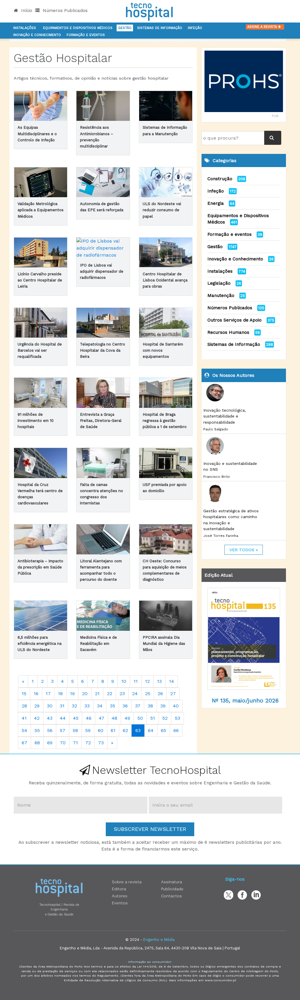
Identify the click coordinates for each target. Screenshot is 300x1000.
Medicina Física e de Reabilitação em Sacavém (98, 643)
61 (113, 730)
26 (160, 693)
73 (101, 742)
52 (165, 718)
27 (173, 693)
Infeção (195, 28)
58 (75, 730)
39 (163, 706)
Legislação (219, 283)
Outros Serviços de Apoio (234, 320)
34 (100, 706)
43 (49, 718)
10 (123, 681)
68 (37, 742)
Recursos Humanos (228, 332)
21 (97, 693)
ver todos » (243, 549)
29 (37, 706)
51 (152, 718)
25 (147, 693)
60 (100, 730)
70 (63, 742)
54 (24, 730)
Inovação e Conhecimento (37, 35)
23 (122, 693)
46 (88, 718)
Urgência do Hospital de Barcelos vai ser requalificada (40, 350)
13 (159, 681)
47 (101, 718)
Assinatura (171, 881)
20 (85, 693)
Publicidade (172, 888)
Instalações (24, 28)
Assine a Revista (262, 27)
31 (62, 706)
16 (36, 693)
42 (37, 718)
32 (74, 706)
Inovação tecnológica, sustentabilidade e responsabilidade (224, 416)
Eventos (120, 903)
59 (88, 730)
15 (24, 693)
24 (135, 693)
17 (48, 693)
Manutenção (220, 295)
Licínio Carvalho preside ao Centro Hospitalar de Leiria (40, 280)
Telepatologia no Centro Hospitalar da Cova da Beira (102, 350)
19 (72, 693)
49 (127, 718)
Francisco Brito (216, 477)
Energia (215, 203)
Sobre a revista (127, 881)
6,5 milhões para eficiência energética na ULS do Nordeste (40, 643)
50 (140, 718)
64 (151, 730)
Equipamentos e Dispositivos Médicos (77, 28)
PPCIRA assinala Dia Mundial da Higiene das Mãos (164, 643)
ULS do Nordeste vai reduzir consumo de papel (162, 210)
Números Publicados (64, 10)
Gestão (125, 28)
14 (171, 681)
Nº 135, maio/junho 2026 (245, 700)
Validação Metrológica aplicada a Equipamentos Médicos (41, 210)
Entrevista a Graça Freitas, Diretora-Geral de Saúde (101, 420)
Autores (119, 896)
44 (63, 718)
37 (137, 706)
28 (24, 706)
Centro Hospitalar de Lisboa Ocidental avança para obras (165, 280)
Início (26, 10)
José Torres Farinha (220, 536)
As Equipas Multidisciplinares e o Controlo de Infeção (37, 133)
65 (163, 730)
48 (114, 718)
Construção (219, 178)
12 (147, 681)
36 (125, 706)
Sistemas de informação (159, 28)
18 (60, 693)
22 (109, 693)
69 (49, 742)
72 (88, 742)
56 (49, 730)
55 (37, 730)
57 (62, 730)
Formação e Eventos (86, 35)
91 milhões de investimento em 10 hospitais (36, 420)
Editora (119, 888)
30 (49, 706)
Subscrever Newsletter (150, 829)
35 (112, 706)
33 (87, 706)
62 (125, 730)
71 (75, 742)
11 (136, 681)
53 (177, 718)
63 (138, 730)
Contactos (171, 896)
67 (24, 742)
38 (150, 706)
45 (76, 718)
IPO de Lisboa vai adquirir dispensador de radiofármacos (101, 271)
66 (176, 730)
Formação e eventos (229, 234)
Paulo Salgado (215, 429)
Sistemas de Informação (233, 344)
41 (24, 718)
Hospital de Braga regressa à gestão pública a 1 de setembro (165, 420)
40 (176, 706)
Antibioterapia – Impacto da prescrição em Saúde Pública (40, 567)
